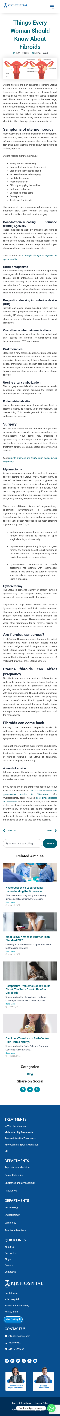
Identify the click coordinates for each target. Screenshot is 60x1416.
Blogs (8, 1259)
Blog (30, 1074)
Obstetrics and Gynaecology (20, 1182)
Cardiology (10, 1222)
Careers (9, 1265)
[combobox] (22, 843)
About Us (9, 1247)
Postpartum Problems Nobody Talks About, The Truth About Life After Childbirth (28, 989)
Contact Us (10, 1271)
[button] (23, 1089)
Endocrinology (12, 1214)
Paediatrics (11, 1190)
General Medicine (14, 1175)
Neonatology (11, 1207)
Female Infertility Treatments (20, 1138)
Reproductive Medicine (17, 1167)
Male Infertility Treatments (19, 1132)
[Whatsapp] (51, 1408)
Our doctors (11, 1253)
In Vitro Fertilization (15, 1126)
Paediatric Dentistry (15, 1230)
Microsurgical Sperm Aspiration (21, 1144)
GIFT (7, 1150)
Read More (10, 902)
